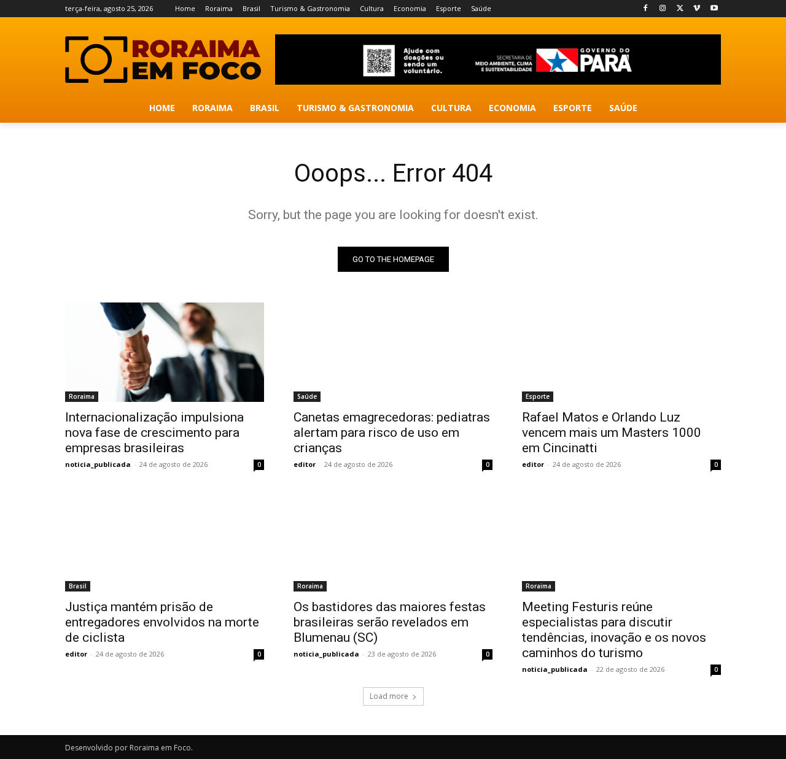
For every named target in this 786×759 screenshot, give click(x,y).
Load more (389, 696)
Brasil (78, 586)
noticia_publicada (98, 464)
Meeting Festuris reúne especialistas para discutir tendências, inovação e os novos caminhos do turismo (614, 629)
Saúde (307, 396)
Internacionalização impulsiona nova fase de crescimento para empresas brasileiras (154, 432)
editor (305, 464)
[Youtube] (714, 9)
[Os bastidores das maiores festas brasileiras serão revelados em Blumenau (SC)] (393, 541)
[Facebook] (646, 9)
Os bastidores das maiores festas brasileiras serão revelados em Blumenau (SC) (390, 622)
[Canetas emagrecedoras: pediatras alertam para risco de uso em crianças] (393, 352)
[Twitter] (680, 9)
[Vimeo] (697, 9)
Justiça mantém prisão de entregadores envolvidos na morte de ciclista (162, 622)
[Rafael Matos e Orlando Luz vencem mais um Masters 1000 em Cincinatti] (621, 352)
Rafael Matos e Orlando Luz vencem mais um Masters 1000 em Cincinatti (611, 432)
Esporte (538, 396)
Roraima (82, 396)
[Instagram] (663, 9)
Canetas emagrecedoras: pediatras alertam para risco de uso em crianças (392, 432)
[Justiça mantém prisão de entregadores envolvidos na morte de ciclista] (164, 541)
